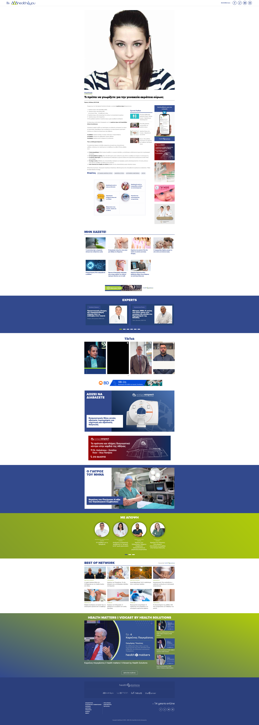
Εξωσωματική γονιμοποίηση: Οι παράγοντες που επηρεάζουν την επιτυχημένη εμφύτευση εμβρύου (139, 606)
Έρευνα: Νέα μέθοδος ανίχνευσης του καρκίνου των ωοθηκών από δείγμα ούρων (146, 141)
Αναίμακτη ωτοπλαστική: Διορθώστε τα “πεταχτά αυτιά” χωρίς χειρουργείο (120, 544)
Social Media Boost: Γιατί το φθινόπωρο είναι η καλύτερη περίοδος (140, 583)
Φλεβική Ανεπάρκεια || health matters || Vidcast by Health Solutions (165, 650)
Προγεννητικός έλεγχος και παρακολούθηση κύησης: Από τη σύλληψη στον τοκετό (97, 313)
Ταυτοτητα (107, 706)
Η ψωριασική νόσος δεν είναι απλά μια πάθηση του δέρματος (117, 251)
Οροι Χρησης (107, 703)
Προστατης (88, 710)
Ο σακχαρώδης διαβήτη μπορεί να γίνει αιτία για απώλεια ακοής (162, 251)
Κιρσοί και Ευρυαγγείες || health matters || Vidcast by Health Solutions (165, 667)
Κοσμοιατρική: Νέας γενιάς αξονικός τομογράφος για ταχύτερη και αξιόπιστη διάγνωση (102, 421)
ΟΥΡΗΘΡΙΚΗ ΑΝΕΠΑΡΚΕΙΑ (133, 173)
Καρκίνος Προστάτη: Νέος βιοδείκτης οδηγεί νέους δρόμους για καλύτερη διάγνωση (140, 274)
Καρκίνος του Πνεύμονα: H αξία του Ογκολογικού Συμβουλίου (104, 500)
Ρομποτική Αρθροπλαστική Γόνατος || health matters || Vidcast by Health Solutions (165, 633)
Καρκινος (88, 706)
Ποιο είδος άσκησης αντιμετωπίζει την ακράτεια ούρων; (144, 125)
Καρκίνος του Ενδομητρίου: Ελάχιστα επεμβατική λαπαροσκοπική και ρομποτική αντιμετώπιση (139, 546)
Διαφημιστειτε (107, 704)
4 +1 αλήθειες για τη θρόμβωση (102, 543)
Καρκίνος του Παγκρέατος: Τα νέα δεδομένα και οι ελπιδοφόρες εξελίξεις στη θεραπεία (117, 584)
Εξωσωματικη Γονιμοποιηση (93, 704)
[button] (120, 329)
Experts (87, 711)
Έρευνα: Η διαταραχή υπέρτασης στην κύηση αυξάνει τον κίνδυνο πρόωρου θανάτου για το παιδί (117, 274)
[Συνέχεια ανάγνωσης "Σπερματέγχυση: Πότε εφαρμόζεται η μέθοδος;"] (96, 270)
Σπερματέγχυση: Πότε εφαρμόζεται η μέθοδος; (95, 273)
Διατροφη (88, 708)
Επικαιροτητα (89, 703)
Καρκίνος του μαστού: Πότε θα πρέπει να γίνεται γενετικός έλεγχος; (139, 251)
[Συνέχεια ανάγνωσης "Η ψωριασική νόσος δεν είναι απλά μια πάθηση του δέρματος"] (118, 248)
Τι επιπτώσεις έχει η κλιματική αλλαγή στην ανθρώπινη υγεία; (94, 251)
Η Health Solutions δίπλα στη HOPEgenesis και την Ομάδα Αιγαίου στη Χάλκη (94, 584)
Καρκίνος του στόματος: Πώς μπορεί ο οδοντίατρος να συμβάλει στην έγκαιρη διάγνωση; (158, 545)
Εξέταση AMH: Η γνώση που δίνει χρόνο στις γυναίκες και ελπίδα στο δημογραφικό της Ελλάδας (142, 314)
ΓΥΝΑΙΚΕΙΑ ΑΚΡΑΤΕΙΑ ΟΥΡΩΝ (105, 173)
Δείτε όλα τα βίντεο (129, 673)
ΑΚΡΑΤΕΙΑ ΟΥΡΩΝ (119, 173)
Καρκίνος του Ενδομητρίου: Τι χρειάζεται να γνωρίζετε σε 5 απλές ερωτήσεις (117, 606)
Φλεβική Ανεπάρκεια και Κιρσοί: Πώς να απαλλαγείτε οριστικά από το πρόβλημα (95, 605)
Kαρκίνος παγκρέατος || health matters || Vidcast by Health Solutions (115, 663)
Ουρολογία (88, 92)
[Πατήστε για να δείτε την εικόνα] (129, 50)
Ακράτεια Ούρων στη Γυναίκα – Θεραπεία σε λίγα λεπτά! (145, 132)
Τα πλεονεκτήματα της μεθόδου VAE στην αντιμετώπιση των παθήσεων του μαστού (163, 606)
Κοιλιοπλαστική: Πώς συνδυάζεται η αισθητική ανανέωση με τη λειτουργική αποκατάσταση (163, 584)
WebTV (87, 713)
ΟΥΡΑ (143, 173)
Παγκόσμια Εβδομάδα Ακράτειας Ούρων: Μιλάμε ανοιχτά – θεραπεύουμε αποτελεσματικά (146, 117)
